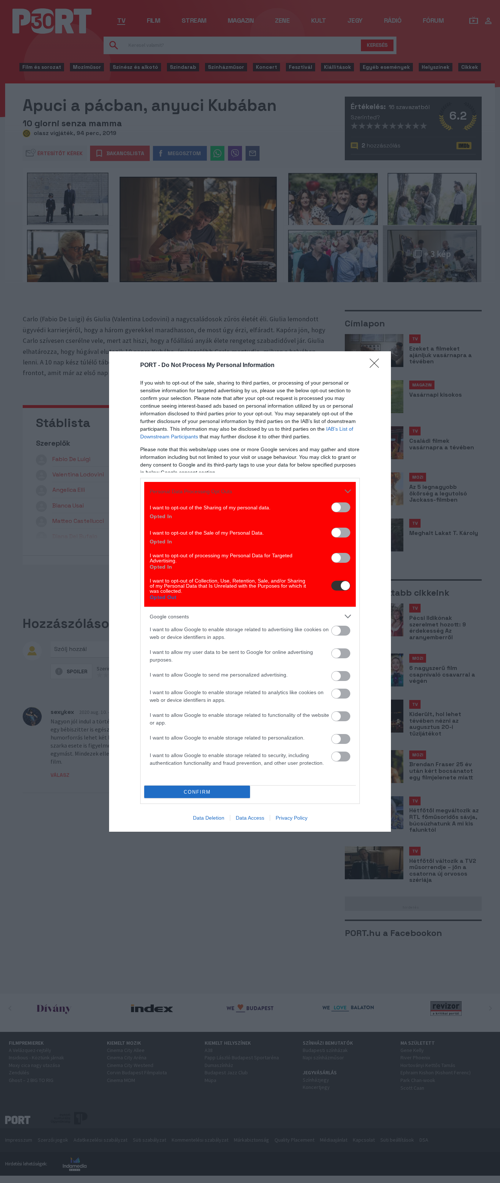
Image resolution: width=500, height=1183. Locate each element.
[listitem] (250, 491)
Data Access (250, 818)
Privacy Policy (291, 818)
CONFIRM (197, 792)
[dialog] (250, 591)
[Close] (377, 366)
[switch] (340, 507)
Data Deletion (208, 818)
